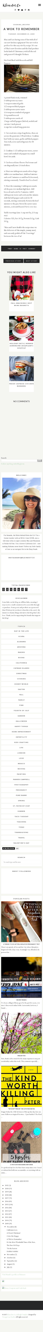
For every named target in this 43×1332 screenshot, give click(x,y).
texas (21, 827)
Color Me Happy (13, 1236)
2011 (7, 1217)
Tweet (10, 248)
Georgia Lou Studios (9, 1317)
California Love (12, 1230)
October (10, 1257)
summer (21, 811)
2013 (7, 1211)
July (8, 1267)
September (11, 1261)
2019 (7, 1192)
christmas (21, 673)
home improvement (21, 731)
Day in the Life (21, 631)
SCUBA (22, 636)
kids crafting (21, 742)
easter (21, 689)
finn (21, 705)
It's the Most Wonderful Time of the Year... (21, 1242)
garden (21, 716)
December (11, 1227)
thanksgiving (21, 832)
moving (21, 769)
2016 (7, 1201)
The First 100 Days (13, 1245)
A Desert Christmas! (14, 1233)
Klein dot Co (11, 1315)
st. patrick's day (21, 806)
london (21, 753)
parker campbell (21, 779)
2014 (7, 1207)
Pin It (25, 248)
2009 (7, 1223)
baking (21, 652)
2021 (7, 1185)
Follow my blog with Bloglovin (12, 464)
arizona (21, 647)
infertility (21, 737)
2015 (7, 1204)
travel (21, 837)
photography (22, 784)
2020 (7, 1188)
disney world (21, 684)
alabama (21, 641)
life (21, 747)
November (11, 1254)
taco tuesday (22, 816)
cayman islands (21, 668)
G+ (20, 248)
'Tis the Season (12, 1248)
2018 (7, 1195)
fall (21, 694)
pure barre (21, 795)
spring (21, 800)
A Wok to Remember (14, 1239)
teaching (21, 822)
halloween (21, 721)
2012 (7, 1214)
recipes (26, 24)
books (21, 657)
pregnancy (21, 790)
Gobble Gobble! (12, 1251)
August (9, 1264)
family (21, 700)
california (21, 663)
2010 (7, 1220)
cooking (17, 24)
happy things (21, 726)
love (21, 758)
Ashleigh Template (22, 1315)
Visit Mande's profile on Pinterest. (14, 1274)
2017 (7, 1198)
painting (21, 774)
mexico (21, 763)
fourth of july (21, 710)
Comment (31, 248)
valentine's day (21, 843)
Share (16, 248)
